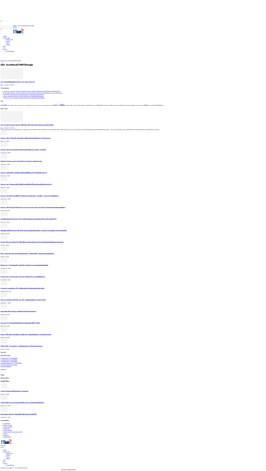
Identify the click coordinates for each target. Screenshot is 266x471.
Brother (8, 105)
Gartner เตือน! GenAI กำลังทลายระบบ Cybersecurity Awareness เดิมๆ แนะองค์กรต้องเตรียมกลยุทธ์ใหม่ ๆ (33, 207)
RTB (85, 105)
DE (24, 105)
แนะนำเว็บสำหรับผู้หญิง (6, 366)
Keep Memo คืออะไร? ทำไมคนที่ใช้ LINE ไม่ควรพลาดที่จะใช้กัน (19, 414)
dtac (37, 105)
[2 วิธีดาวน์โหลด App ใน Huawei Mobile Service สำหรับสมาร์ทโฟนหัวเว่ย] (4, 399)
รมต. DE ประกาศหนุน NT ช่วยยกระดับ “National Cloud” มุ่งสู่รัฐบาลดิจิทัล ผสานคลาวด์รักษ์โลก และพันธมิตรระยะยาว (31, 91)
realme (83, 105)
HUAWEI (55, 105)
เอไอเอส (146, 105)
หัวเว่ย (132, 105)
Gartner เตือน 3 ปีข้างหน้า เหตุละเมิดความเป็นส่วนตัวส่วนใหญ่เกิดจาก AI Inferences (25, 138)
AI (3, 105)
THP (111, 105)
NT (77, 105)
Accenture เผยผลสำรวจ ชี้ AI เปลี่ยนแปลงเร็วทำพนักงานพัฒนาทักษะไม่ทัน (22, 288)
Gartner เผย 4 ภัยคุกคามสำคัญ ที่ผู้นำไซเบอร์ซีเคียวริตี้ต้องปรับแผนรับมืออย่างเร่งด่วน (26, 184)
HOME (5, 36)
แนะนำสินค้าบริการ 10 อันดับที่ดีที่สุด (9, 358)
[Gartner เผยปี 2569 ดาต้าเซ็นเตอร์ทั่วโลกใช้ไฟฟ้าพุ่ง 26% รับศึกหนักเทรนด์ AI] (4, 170)
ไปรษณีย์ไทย (159, 105)
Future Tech (6, 38)
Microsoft (74, 105)
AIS (5, 105)
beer (2, 85)
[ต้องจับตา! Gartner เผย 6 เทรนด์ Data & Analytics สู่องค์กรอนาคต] (4, 158)
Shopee (94, 105)
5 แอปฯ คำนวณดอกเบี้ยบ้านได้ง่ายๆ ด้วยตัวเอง (14, 391)
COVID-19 (16, 105)
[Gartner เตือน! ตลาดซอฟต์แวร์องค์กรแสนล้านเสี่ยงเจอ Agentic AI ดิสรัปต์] (4, 146)
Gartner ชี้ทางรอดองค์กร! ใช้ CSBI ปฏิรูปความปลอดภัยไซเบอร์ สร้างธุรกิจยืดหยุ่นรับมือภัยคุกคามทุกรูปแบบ (32, 242)
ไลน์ (163, 105)
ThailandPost (99, 105)
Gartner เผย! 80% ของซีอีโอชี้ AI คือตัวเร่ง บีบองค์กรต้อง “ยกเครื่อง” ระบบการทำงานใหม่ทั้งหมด (30, 196)
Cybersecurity (21, 105)
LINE (71, 105)
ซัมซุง (126, 105)
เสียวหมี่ (142, 105)
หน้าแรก (2, 61)
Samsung (89, 105)
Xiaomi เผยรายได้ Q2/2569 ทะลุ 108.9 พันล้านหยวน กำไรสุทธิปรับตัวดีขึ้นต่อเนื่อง (23, 96)
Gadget (8, 41)
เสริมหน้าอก (3, 369)
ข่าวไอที (5, 49)
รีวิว (4, 48)
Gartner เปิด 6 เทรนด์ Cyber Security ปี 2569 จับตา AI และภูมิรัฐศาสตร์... (23, 277)
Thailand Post (106, 105)
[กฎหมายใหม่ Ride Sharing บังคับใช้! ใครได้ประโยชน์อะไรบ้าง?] (4, 308)
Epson (39, 105)
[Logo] (7, 33)
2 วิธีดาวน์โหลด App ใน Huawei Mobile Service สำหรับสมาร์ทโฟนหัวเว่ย (22, 403)
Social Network (10, 51)
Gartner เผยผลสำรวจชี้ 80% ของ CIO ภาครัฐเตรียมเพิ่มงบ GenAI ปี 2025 (23, 300)
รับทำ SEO (15, 469)
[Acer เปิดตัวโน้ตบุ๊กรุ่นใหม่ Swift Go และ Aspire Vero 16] (12, 79)
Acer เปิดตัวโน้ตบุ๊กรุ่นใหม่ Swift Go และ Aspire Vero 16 (18, 82)
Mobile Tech (9, 39)
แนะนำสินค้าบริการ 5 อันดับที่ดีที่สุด (9, 360)
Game (7, 43)
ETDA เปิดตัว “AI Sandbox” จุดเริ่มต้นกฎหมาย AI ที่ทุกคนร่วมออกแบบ (22, 346)
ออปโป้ (136, 105)
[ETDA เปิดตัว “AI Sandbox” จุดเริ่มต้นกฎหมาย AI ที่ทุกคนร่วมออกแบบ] (4, 343)
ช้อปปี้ (123, 105)
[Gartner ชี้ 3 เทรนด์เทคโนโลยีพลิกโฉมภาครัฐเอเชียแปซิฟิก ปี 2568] (4, 320)
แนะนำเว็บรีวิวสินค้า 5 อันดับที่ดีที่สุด (9, 361)
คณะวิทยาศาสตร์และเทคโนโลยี (68, 469)
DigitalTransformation (30, 105)
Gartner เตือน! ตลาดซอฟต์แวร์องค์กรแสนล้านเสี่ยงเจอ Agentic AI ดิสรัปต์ (23, 150)
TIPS (4, 46)
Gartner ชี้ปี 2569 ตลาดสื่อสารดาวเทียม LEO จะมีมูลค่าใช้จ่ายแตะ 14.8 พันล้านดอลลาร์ (26, 335)
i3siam (2, 375)
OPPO (79, 105)
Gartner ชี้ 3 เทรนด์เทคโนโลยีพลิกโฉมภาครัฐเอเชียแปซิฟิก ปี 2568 (20, 323)
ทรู (130, 105)
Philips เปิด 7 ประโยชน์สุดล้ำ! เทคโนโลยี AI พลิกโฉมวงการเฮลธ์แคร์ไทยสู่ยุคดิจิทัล (24, 265)
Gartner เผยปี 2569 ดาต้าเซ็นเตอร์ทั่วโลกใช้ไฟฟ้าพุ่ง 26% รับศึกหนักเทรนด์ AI (24, 173)
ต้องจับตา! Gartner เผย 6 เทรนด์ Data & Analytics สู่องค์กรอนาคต (21, 161)
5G (1, 105)
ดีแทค (128, 105)
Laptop (8, 44)
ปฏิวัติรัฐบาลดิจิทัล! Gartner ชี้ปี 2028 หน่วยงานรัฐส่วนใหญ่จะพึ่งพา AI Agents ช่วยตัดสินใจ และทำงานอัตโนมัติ (33, 231)
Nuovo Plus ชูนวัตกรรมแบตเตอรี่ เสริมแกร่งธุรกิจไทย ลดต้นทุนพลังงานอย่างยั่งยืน (23, 94)
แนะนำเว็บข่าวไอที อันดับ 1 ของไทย (9, 365)
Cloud (11, 105)
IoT (58, 105)
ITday (62, 104)
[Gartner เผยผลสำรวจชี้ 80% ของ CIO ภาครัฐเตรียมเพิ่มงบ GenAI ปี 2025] (4, 297)
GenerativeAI (47, 105)
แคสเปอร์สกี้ (153, 105)
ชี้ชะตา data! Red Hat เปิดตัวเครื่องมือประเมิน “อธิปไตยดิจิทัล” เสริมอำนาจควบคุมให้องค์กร (27, 254)
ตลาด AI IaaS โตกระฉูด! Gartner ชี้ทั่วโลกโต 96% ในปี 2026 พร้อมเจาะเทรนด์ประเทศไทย (27, 125)
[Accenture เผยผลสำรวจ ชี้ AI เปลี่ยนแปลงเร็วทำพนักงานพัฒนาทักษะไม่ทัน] (4, 285)
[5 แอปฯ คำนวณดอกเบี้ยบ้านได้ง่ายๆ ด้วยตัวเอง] (4, 388)
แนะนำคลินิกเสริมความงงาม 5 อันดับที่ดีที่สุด (11, 363)
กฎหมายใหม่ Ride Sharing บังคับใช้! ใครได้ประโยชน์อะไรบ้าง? (18, 311)
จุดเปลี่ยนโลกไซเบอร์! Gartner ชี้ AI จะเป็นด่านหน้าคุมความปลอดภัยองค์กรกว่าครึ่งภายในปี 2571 (28, 219)
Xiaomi (116, 105)
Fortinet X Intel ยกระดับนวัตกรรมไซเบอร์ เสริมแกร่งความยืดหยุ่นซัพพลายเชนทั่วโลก (24, 98)
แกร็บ (149, 105)
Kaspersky (67, 105)
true (113, 105)
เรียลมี (139, 105)
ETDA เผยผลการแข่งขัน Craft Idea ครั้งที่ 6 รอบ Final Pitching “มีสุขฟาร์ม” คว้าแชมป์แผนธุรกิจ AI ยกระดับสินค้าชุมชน (32, 93)
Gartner (42, 105)
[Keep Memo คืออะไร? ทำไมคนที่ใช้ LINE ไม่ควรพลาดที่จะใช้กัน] (4, 411)
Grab (51, 105)
